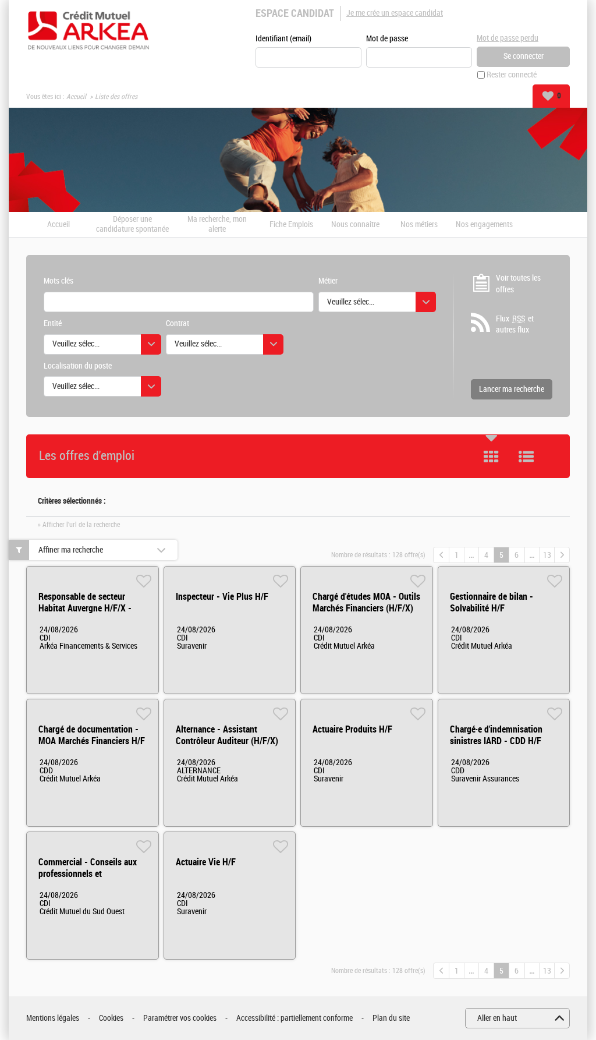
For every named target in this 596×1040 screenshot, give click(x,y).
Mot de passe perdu (507, 38)
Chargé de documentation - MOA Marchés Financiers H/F (91, 735)
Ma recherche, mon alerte (217, 224)
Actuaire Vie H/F (206, 862)
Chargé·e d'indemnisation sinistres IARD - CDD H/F (496, 735)
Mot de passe (387, 39)
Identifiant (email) (283, 39)
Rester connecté (512, 75)
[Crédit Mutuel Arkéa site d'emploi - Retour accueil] (88, 30)
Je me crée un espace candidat (394, 13)
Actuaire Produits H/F (352, 729)
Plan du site (391, 1018)
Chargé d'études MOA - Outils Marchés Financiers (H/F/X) (366, 602)
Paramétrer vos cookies (180, 1018)
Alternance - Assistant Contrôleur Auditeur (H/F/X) (227, 735)
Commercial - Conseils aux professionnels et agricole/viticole (87, 874)
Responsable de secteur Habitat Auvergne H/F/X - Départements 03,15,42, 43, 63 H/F (89, 614)
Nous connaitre (355, 224)
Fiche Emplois (291, 224)
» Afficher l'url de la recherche (79, 525)
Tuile (491, 456)
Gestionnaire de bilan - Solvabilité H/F (491, 602)
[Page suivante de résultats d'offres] (562, 555)
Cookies (111, 1018)
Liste (526, 456)
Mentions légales (52, 1018)
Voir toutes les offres (518, 284)
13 (547, 555)
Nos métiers (419, 224)
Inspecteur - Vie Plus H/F (222, 596)
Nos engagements (484, 224)
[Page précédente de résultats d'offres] (441, 555)
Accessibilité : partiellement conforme (294, 1018)
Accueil (76, 97)
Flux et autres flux (515, 324)
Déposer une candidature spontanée (132, 224)
